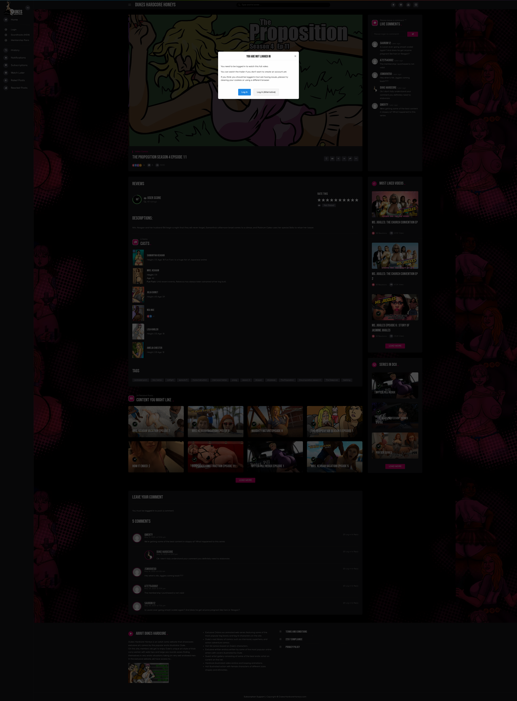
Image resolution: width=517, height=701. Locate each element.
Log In (244, 92)
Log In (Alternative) (266, 92)
